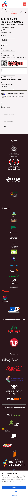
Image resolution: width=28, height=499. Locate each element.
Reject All (14, 495)
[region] (14, 485)
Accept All (14, 487)
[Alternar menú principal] (25, 4)
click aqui (14, 13)
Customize (14, 491)
